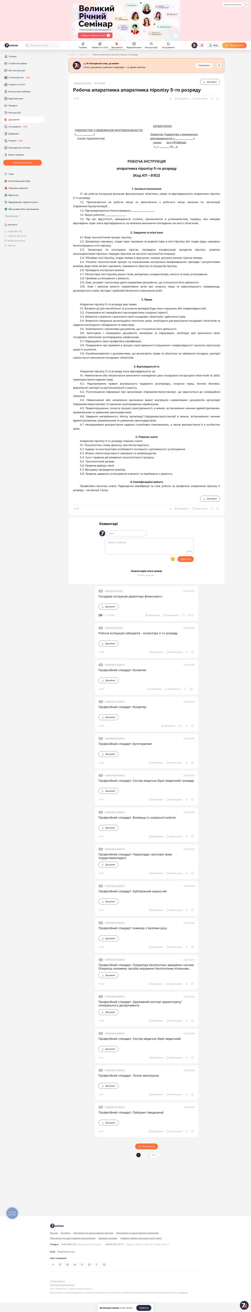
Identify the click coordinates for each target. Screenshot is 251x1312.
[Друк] (170, 98)
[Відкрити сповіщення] (202, 45)
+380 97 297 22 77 (114, 1244)
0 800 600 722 (81, 1244)
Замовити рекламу (232, 4)
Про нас (12, 245)
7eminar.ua (183, 1292)
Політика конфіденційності (62, 1285)
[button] (160, 1155)
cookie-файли (126, 1308)
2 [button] (144, 1155)
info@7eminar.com (66, 1252)
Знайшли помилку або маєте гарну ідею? (141, 1238)
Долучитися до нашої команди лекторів (93, 1233)
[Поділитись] (212, 98)
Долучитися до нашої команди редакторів (137, 1233)
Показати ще (148, 1146)
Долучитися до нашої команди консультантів (72, 1238)
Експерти (65, 1233)
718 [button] (153, 1155)
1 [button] (138, 1155)
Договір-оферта (57, 1281)
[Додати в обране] (217, 98)
